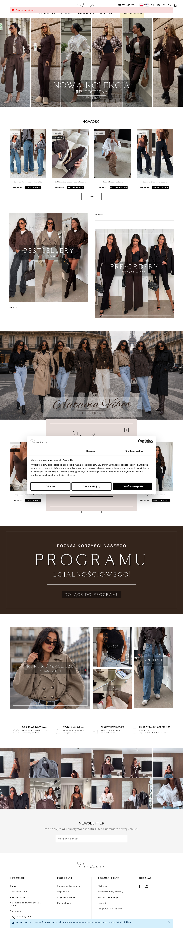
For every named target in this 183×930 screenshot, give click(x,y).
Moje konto (63, 891)
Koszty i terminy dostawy (110, 891)
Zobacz (91, 196)
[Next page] (177, 62)
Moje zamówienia (66, 897)
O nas (13, 886)
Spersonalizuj (90, 486)
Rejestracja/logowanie (68, 886)
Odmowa (50, 486)
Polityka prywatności (20, 897)
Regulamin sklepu (19, 891)
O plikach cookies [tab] (134, 451)
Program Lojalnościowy (110, 909)
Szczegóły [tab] (91, 451)
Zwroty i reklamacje (108, 897)
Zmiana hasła (64, 903)
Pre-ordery (15, 911)
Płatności (102, 886)
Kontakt (102, 903)
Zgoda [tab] (48, 451)
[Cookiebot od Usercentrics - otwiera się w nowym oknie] (140, 441)
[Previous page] (6, 62)
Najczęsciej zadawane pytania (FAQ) (25, 904)
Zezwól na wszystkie (132, 486)
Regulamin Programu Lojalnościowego (21, 917)
